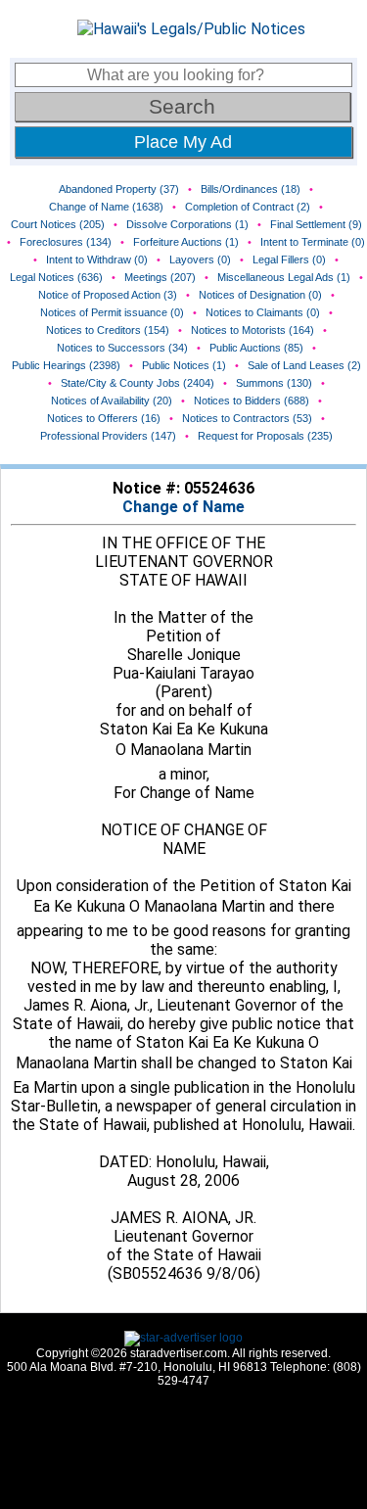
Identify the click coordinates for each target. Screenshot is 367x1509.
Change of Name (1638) (106, 206)
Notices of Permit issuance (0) (112, 312)
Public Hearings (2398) (66, 365)
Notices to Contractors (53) (247, 418)
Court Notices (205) (58, 224)
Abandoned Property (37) (119, 189)
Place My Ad (183, 142)
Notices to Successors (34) (122, 348)
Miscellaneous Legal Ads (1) (283, 277)
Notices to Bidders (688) (251, 400)
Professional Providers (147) (108, 436)
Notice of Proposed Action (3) (107, 295)
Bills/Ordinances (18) (250, 189)
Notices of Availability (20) (111, 400)
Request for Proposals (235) (265, 436)
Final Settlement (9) (316, 224)
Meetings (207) (160, 277)
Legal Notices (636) (56, 277)
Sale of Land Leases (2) (304, 365)
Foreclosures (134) (66, 242)
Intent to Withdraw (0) (97, 259)
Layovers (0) (200, 259)
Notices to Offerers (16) (104, 418)
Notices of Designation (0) (260, 295)
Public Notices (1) (184, 365)
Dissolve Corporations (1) (187, 224)
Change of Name (183, 506)
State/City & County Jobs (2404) (137, 383)
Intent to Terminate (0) (312, 242)
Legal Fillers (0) (289, 259)
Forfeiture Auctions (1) (186, 242)
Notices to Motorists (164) (252, 330)
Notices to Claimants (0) (263, 312)
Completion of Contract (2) (247, 206)
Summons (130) (274, 383)
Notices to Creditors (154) (107, 330)
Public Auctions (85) (256, 348)
